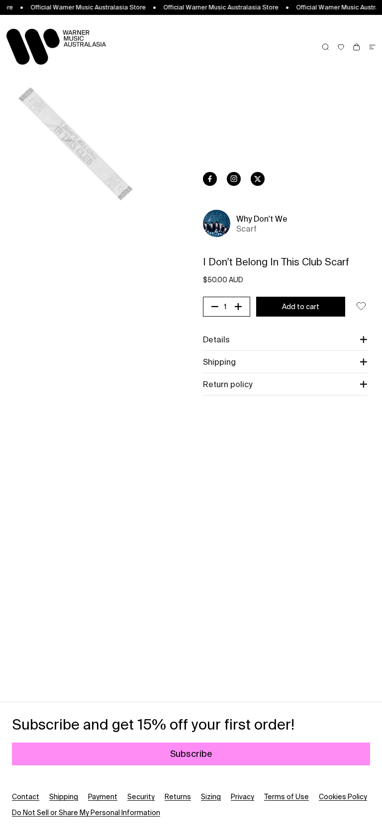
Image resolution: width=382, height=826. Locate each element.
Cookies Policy (343, 797)
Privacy (242, 797)
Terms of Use (286, 797)
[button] (285, 339)
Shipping (63, 797)
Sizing (211, 797)
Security (141, 797)
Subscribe (191, 753)
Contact (25, 797)
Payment (102, 797)
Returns (178, 797)
